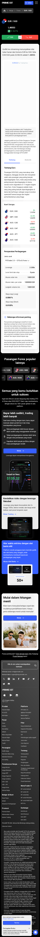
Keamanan (24, 732)
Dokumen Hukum (26, 778)
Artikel (4, 801)
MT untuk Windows (26, 797)
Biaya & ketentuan (26, 726)
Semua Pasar (6, 740)
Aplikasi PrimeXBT (26, 712)
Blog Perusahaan (26, 772)
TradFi (4, 743)
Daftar (30, 3)
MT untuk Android (26, 789)
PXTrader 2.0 (24, 709)
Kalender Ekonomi (7, 757)
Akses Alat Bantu (9, 561)
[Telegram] (33, 679)
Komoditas (5, 729)
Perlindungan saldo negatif (28, 737)
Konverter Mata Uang (8, 754)
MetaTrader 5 (24, 715)
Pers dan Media (25, 765)
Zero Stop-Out (25, 743)
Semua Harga (6, 790)
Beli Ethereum (25, 814)
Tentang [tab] (12, 160)
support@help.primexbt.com (19, 674)
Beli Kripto (5, 715)
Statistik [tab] (28, 160)
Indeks (4, 726)
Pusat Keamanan (26, 781)
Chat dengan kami (22, 654)
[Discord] (9, 684)
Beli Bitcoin (24, 811)
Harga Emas (5, 787)
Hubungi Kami (25, 775)
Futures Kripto (6, 709)
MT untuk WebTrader (27, 800)
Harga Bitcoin (6, 767)
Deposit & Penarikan (26, 729)
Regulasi (23, 759)
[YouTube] (23, 679)
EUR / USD (5, 781)
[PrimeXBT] (7, 3)
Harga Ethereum (6, 770)
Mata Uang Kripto (7, 734)
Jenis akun (24, 740)
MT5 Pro (23, 803)
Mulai (19, 451)
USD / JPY (5, 784)
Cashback (23, 746)
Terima (16, 923)
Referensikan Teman (8, 814)
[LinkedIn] (14, 679)
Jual (30, 37)
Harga (11, 11)
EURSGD (15, 63)
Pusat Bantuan (18, 656)
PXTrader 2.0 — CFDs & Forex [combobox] (16, 261)
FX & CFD (4, 712)
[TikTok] (28, 679)
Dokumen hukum (7, 826)
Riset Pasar (5, 798)
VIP (22, 734)
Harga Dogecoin (6, 776)
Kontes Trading (6, 817)
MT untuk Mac (25, 795)
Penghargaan (24, 762)
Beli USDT (23, 817)
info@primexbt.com (17, 671)
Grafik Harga (5, 751)
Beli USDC (23, 820)
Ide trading (5, 759)
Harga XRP (5, 773)
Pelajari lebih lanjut (8, 919)
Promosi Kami (6, 811)
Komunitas (24, 757)
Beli (11, 37)
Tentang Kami (25, 754)
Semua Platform (25, 718)
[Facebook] (19, 679)
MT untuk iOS (24, 792)
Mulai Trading (8, 514)
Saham (4, 732)
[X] (4, 679)
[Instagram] (9, 679)
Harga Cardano (6, 779)
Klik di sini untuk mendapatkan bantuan (19, 665)
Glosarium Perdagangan (9, 804)
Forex (19, 11)
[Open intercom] (35, 932)
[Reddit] (4, 684)
